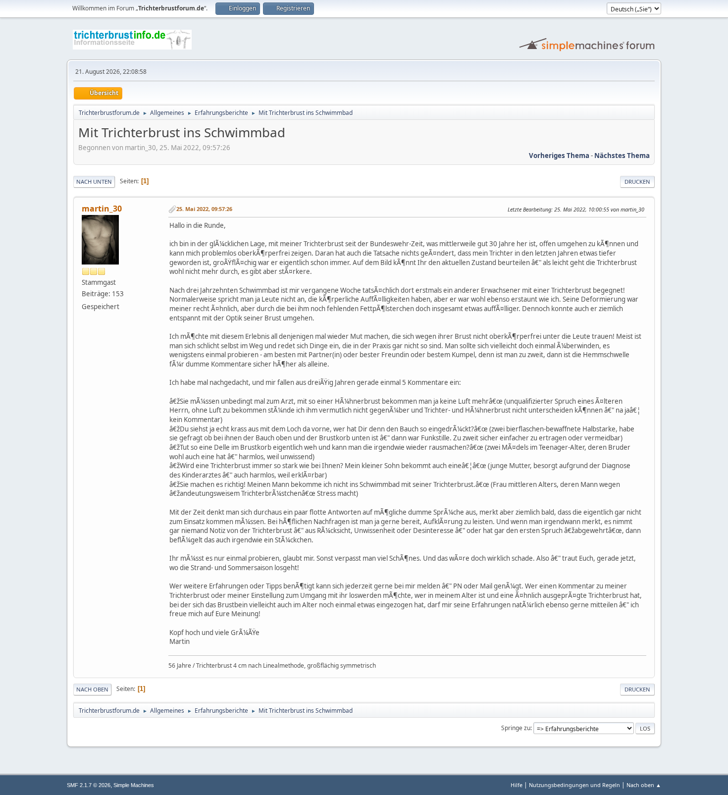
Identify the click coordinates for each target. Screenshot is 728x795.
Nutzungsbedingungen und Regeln (574, 785)
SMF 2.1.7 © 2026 (88, 785)
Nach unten (94, 181)
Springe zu (515, 728)
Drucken (637, 181)
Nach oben (92, 689)
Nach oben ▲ (643, 785)
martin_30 (102, 208)
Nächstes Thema (622, 155)
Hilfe (516, 785)
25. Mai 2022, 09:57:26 (204, 208)
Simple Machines (133, 785)
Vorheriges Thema (559, 155)
